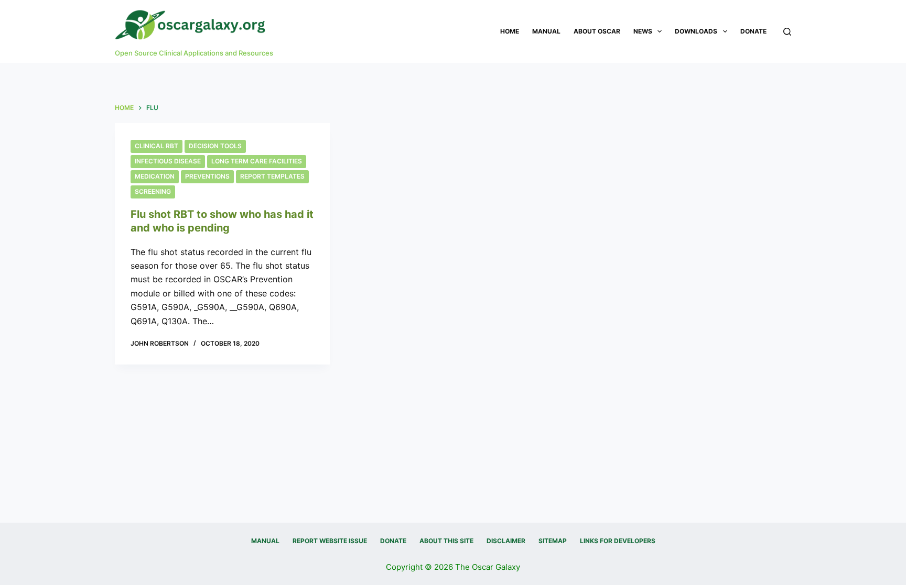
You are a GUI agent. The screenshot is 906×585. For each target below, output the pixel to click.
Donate (753, 31)
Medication (155, 176)
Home (509, 31)
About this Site (446, 541)
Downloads (696, 31)
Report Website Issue (330, 541)
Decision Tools (215, 146)
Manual (546, 31)
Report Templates (272, 176)
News (642, 31)
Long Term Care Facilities (256, 161)
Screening (153, 191)
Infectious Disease (168, 161)
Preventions (207, 176)
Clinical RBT (156, 146)
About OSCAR (597, 31)
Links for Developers (617, 541)
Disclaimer (506, 541)
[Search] (787, 32)
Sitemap (552, 541)
